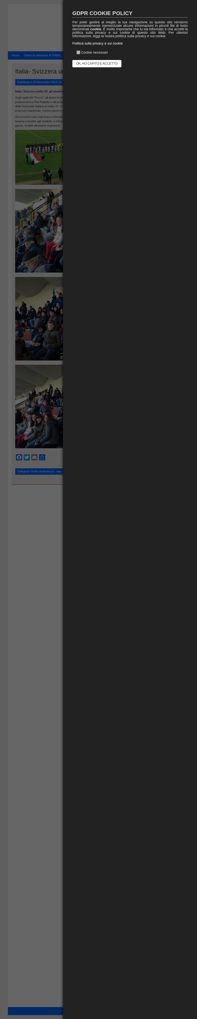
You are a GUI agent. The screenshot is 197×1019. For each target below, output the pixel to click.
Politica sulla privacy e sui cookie (97, 43)
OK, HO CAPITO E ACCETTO (97, 63)
